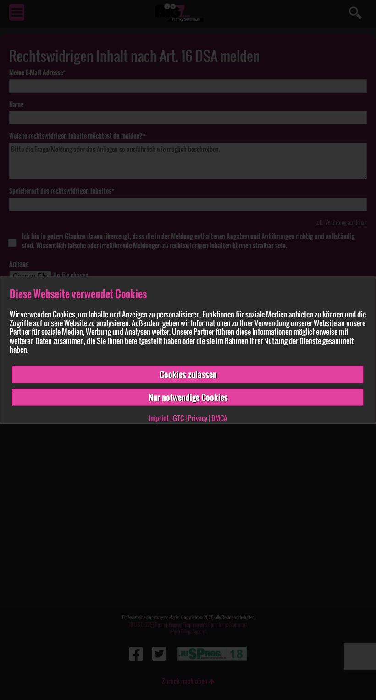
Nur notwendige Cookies (188, 397)
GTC (178, 418)
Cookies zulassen (188, 374)
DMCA (219, 418)
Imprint (159, 418)
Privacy (197, 418)
